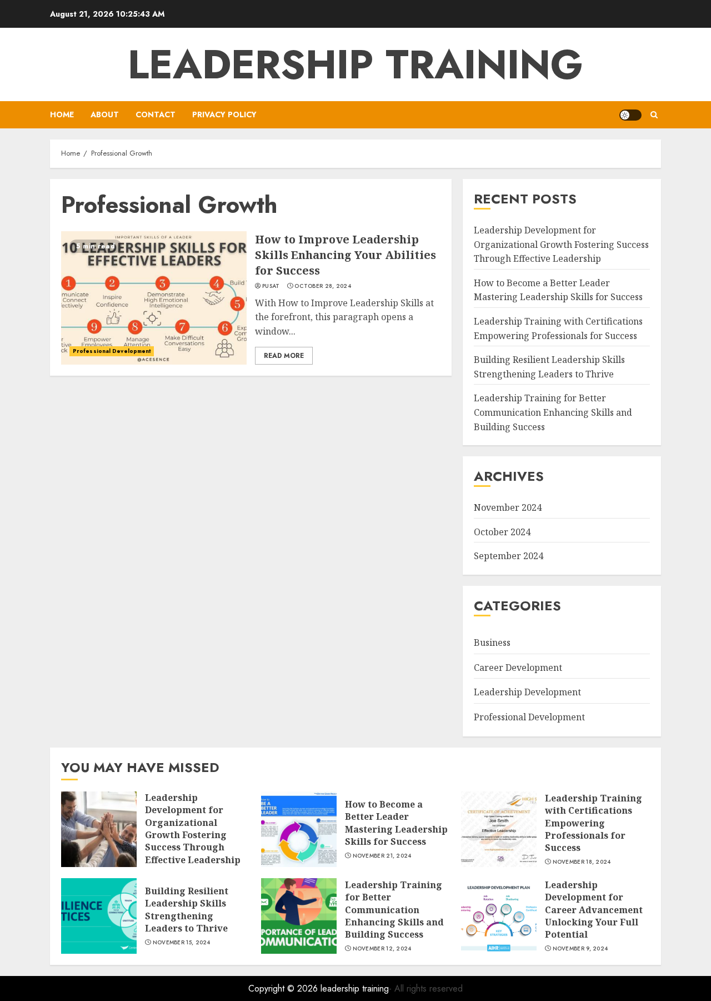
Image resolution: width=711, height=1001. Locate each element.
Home (62, 114)
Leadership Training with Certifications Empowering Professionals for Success (593, 823)
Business (492, 642)
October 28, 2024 (322, 286)
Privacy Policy (224, 114)
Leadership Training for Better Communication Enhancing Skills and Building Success (553, 412)
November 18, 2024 (582, 862)
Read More (284, 356)
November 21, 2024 (382, 856)
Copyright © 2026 (284, 988)
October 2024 (502, 532)
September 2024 (508, 556)
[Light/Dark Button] (630, 115)
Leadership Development (527, 692)
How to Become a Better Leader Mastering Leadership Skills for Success (558, 290)
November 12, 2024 (382, 949)
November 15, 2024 (182, 943)
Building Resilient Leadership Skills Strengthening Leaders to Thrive (186, 909)
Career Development (518, 667)
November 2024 (508, 507)
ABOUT (105, 114)
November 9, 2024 (580, 949)
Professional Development (112, 351)
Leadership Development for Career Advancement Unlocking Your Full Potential (594, 910)
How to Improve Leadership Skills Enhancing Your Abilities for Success (345, 255)
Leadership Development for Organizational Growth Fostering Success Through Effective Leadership (561, 244)
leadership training (355, 64)
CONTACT (156, 114)
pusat (271, 286)
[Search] (654, 115)
